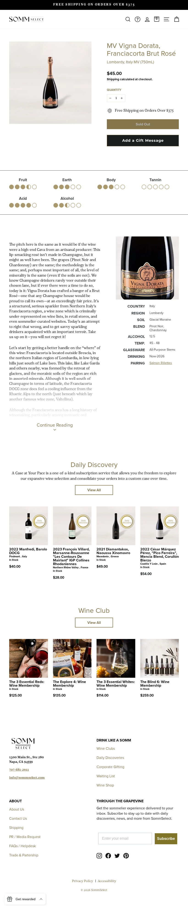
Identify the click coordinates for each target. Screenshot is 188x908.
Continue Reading (55, 425)
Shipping (113, 79)
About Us (16, 809)
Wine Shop (105, 785)
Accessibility (107, 881)
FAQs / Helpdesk (22, 845)
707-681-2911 (19, 770)
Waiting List (106, 775)
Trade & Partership (23, 855)
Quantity (114, 90)
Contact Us (18, 818)
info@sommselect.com (27, 778)
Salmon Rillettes (160, 363)
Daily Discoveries (110, 757)
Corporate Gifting (110, 766)
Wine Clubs (106, 748)
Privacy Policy (82, 881)
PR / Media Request (25, 836)
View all (94, 490)
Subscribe (166, 839)
